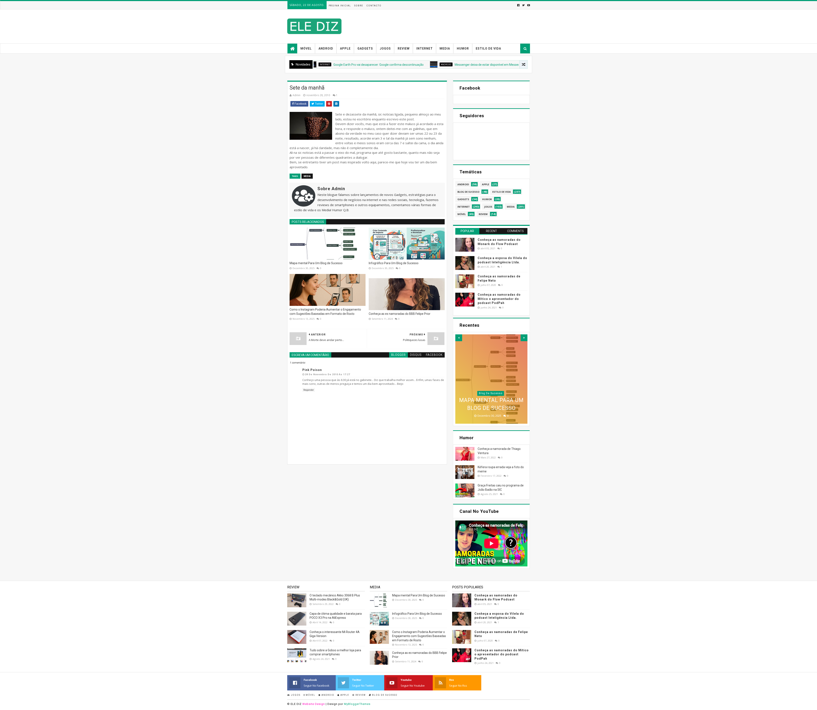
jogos (488, 206)
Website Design (313, 704)
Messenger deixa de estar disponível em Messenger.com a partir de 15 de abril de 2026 (475, 64)
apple (485, 184)
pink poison (312, 370)
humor (487, 199)
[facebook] (518, 5)
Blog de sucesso (384, 695)
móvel (461, 214)
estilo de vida (501, 191)
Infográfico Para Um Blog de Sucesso (393, 263)
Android (326, 48)
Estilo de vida (488, 48)
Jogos (385, 48)
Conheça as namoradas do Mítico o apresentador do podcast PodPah (499, 299)
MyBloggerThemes (357, 704)
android (408, 64)
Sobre (358, 5)
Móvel (306, 48)
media (307, 176)
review (483, 214)
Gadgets (365, 48)
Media (445, 48)
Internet (424, 48)
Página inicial (340, 5)
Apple (345, 48)
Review (404, 48)
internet (463, 206)
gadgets (463, 199)
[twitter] (523, 5)
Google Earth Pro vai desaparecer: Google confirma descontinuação (341, 64)
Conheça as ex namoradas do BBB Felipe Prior (399, 313)
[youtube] (528, 5)
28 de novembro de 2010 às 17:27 (327, 374)
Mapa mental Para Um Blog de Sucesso (316, 263)
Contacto (373, 5)
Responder (308, 389)
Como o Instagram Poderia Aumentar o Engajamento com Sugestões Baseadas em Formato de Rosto (325, 311)
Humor (463, 48)
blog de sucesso (468, 191)
